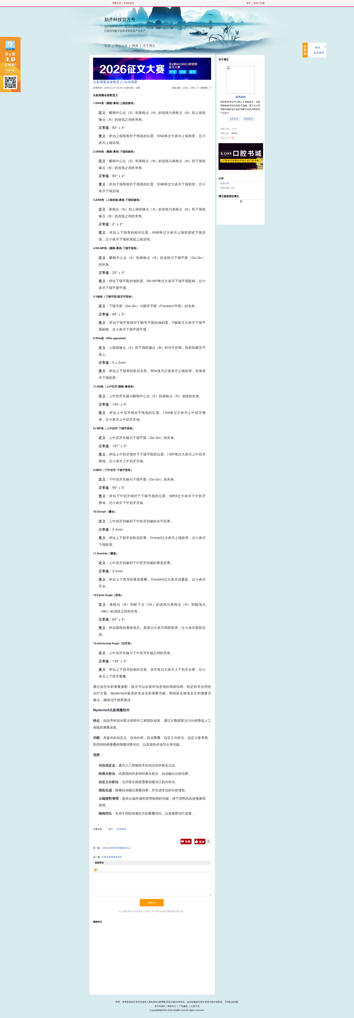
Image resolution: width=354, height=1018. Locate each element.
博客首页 (116, 3)
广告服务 (183, 1006)
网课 (135, 46)
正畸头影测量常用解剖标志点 (116, 848)
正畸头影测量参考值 (112, 857)
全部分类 (224, 183)
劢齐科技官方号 (119, 19)
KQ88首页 (129, 3)
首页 (107, 46)
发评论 (151, 902)
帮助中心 (171, 1006)
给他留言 (248, 119)
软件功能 (224, 188)
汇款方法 (195, 1006)
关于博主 (149, 46)
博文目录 (121, 46)
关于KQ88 (160, 1006)
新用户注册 (259, 3)
